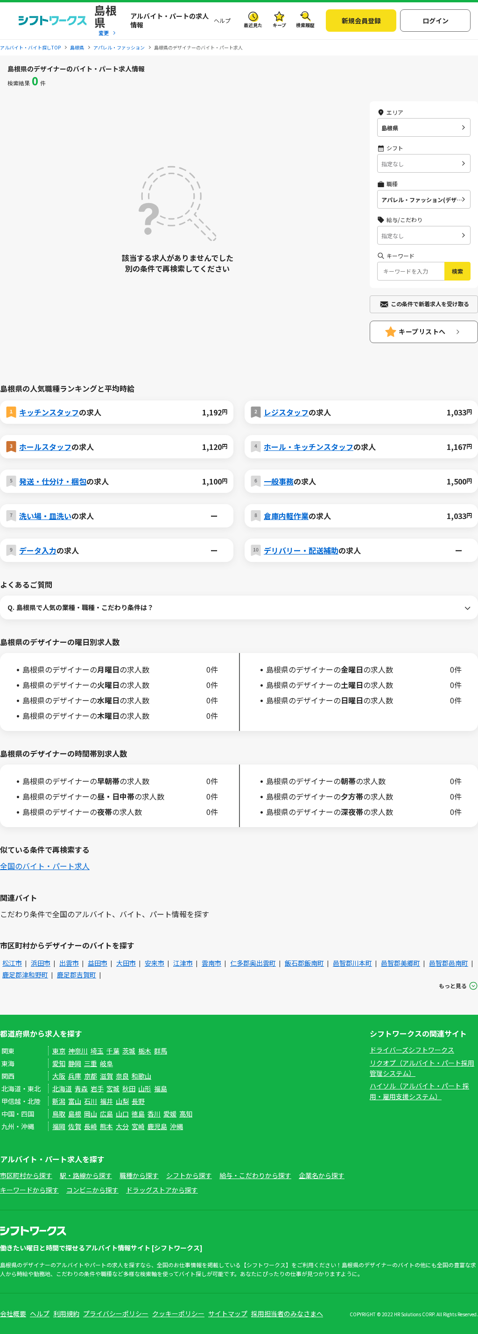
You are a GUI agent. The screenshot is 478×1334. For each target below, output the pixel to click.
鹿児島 (157, 1126)
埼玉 (97, 1050)
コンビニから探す (92, 1189)
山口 (122, 1113)
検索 (457, 271)
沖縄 (176, 1126)
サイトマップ (227, 1313)
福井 (106, 1101)
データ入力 (37, 550)
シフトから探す (189, 1175)
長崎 (90, 1126)
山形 (144, 1088)
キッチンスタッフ (49, 412)
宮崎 (138, 1126)
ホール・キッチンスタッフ (308, 446)
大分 (122, 1126)
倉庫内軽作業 (286, 515)
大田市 (126, 963)
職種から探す (139, 1175)
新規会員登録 (361, 20)
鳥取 (58, 1113)
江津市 (183, 963)
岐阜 (106, 1063)
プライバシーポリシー (115, 1313)
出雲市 (69, 963)
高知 (185, 1113)
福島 (160, 1088)
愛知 (58, 1063)
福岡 (58, 1126)
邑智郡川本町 (352, 963)
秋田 (128, 1088)
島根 (74, 1113)
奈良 (122, 1076)
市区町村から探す (26, 1175)
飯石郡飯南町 (304, 963)
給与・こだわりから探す (255, 1175)
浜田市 (40, 963)
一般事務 (279, 481)
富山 (74, 1101)
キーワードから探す (29, 1189)
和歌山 (141, 1076)
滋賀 (106, 1076)
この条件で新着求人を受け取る (430, 304)
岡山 (90, 1113)
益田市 (97, 963)
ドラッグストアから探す (162, 1189)
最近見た (253, 24)
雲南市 (211, 963)
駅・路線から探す (86, 1175)
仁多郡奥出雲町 (253, 963)
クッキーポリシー (178, 1313)
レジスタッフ (286, 412)
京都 (90, 1076)
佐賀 (74, 1126)
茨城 (128, 1050)
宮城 (113, 1088)
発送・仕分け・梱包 (52, 481)
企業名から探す (321, 1175)
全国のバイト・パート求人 (45, 865)
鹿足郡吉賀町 (76, 974)
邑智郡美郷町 (400, 963)
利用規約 (66, 1313)
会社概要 (13, 1313)
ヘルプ (222, 20)
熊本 (106, 1126)
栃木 (144, 1050)
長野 (138, 1101)
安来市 (154, 963)
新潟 (58, 1101)
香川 (154, 1113)
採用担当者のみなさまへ (287, 1313)
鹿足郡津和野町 (25, 974)
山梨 (122, 1101)
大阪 (58, 1076)
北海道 (62, 1088)
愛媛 (169, 1113)
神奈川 (78, 1050)
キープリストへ (422, 331)
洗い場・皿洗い (45, 515)
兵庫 (74, 1076)
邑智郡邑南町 (448, 963)
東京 (58, 1050)
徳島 (138, 1113)
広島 (106, 1113)
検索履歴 (305, 24)
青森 (81, 1088)
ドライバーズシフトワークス (412, 1049)
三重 (90, 1063)
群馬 (160, 1050)
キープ (279, 24)
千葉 (113, 1050)
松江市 (12, 963)
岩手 (97, 1088)
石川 (90, 1101)
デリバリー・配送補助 (301, 550)
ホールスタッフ (45, 446)
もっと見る (453, 986)
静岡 (74, 1063)
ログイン (435, 20)
